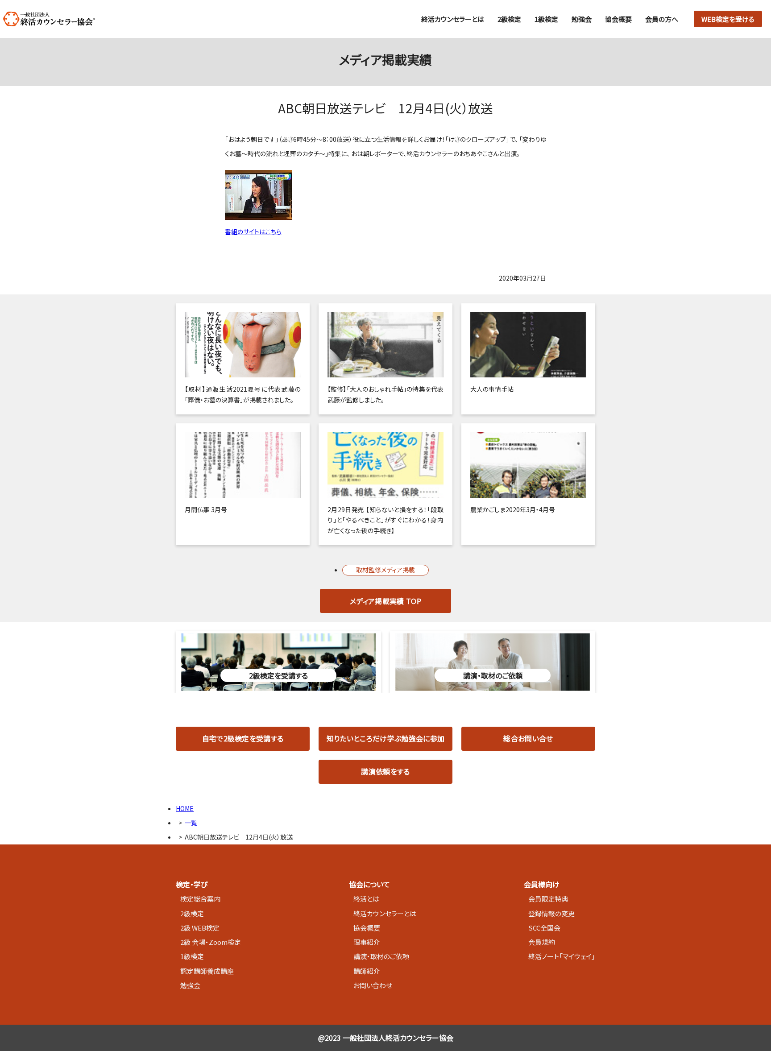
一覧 (191, 822)
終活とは (366, 898)
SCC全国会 (544, 927)
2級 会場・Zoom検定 (210, 942)
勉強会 (582, 19)
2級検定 (509, 19)
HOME (185, 808)
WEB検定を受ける (727, 19)
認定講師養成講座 (207, 971)
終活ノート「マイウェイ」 (561, 956)
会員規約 (541, 942)
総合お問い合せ (528, 738)
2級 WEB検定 (200, 927)
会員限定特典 (548, 898)
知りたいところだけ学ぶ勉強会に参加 (385, 738)
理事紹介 (366, 942)
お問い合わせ (372, 985)
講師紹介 (366, 971)
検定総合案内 (200, 898)
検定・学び (191, 884)
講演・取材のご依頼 (381, 956)
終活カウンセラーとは (452, 19)
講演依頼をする (385, 771)
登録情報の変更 (551, 913)
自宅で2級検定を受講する (243, 738)
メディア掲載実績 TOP (385, 601)
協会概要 (618, 19)
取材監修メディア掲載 (385, 569)
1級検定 (546, 19)
